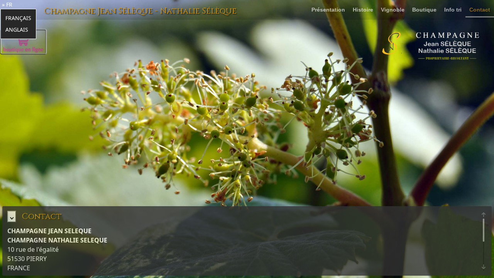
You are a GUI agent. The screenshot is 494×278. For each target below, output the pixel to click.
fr (9, 4)
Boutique (424, 10)
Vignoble (392, 10)
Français (18, 18)
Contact (479, 10)
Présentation (328, 10)
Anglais (16, 29)
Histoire (363, 10)
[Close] (11, 216)
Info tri (453, 10)
